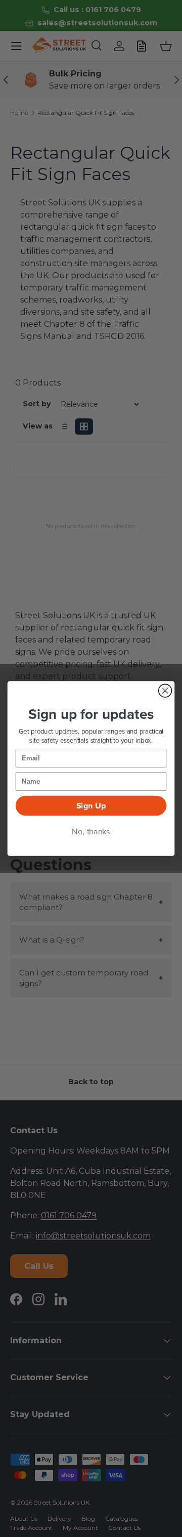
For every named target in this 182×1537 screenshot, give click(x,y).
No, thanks (91, 831)
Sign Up (91, 806)
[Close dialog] (165, 690)
